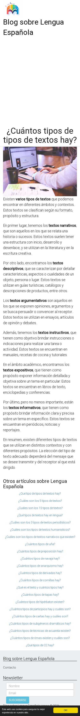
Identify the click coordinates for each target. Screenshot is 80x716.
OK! (65, 710)
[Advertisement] (40, 80)
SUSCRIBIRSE (17, 700)
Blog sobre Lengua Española (33, 27)
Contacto (9, 667)
